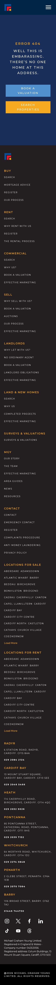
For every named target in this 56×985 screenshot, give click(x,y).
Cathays (10, 630)
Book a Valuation (17, 308)
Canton (41, 597)
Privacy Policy (15, 552)
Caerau (9, 597)
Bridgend (30, 591)
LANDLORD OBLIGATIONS (21, 372)
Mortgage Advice (17, 185)
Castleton (36, 623)
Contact (10, 515)
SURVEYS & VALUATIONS (20, 440)
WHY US (9, 406)
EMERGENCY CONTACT (19, 522)
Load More (10, 643)
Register (11, 192)
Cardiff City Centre (19, 617)
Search (9, 177)
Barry (34, 577)
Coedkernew (14, 636)
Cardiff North (15, 623)
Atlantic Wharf (16, 577)
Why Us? (10, 267)
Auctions (11, 316)
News (8, 488)
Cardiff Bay (13, 610)
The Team (11, 466)
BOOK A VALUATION (28, 91)
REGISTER (11, 530)
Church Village (30, 630)
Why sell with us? (18, 301)
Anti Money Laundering (22, 545)
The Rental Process (19, 241)
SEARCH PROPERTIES (28, 107)
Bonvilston (13, 591)
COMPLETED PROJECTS (20, 414)
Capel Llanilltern (18, 603)
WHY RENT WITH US (17, 226)
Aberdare (11, 571)
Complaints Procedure (22, 537)
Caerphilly (25, 597)
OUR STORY (12, 458)
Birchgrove (26, 584)
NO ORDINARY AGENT (19, 357)
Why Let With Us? (17, 350)
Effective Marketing (20, 282)
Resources (12, 496)
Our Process (14, 200)
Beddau (10, 584)
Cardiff (40, 603)
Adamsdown (30, 571)
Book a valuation (17, 275)
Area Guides (13, 481)
